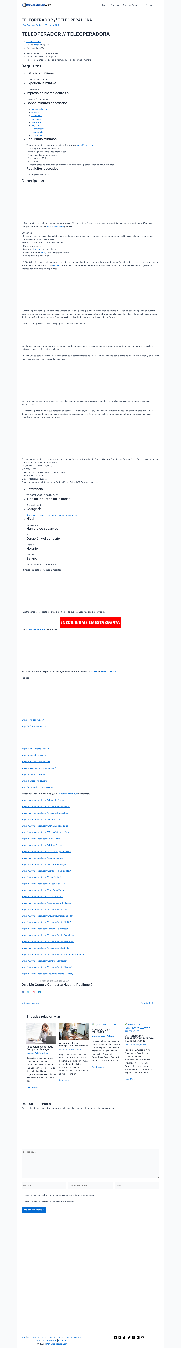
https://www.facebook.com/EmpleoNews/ (41, 838)
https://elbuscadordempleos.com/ (37, 787)
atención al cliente (85, 145)
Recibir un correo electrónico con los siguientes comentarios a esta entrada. (59, 1195)
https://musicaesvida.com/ (34, 774)
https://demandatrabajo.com (35, 755)
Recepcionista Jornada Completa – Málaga (39, 1048)
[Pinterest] (34, 992)
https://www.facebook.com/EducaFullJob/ (41, 877)
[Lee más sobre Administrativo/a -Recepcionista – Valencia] (74, 1031)
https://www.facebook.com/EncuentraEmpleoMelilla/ (46, 922)
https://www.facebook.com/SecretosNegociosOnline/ (46, 851)
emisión (35, 112)
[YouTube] (142, 1337)
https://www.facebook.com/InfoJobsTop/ (41, 819)
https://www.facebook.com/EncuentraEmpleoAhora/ (46, 806)
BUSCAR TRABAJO (37, 629)
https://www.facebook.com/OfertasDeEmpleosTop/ (45, 832)
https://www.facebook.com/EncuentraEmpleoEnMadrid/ (48, 941)
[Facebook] (23, 992)
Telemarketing (38, 128)
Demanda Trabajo (33, 1053)
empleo (56, 265)
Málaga (45, 1053)
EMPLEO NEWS (108, 671)
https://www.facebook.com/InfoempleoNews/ (43, 800)
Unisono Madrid (33, 41)
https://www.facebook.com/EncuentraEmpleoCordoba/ (47, 973)
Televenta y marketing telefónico (62, 515)
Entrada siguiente (149, 1003)
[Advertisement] (90, 203)
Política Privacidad (73, 1337)
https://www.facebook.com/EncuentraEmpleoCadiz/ (46, 948)
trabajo (36, 249)
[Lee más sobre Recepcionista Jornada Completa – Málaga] (41, 1033)
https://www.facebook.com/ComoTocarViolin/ (43, 890)
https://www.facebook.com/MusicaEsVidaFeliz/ (43, 883)
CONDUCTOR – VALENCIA (101, 1031)
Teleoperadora (38, 135)
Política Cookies (55, 1337)
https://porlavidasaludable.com (36, 761)
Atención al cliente (40, 109)
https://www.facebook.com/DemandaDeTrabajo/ (44, 961)
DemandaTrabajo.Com (56, 1344)
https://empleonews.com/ (33, 720)
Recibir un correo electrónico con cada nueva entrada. (49, 1201)
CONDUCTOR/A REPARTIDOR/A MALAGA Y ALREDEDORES (139, 1038)
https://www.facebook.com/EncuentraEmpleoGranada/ (47, 916)
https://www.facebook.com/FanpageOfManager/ (44, 864)
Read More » (32, 1087)
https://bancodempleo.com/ (35, 781)
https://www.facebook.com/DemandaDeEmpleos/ (45, 928)
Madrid (37, 45)
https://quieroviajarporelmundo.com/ (39, 768)
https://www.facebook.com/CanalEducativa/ (42, 858)
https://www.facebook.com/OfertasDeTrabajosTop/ (45, 826)
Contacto (62, 1340)
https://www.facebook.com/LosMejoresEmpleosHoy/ (46, 871)
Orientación (36, 115)
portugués (36, 119)
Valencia (77, 1049)
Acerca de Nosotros (36, 1337)
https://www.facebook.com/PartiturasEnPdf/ (42, 896)
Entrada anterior (30, 1003)
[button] (140, 5)
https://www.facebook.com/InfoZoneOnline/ (42, 845)
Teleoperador (37, 132)
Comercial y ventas (35, 515)
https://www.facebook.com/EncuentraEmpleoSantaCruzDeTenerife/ (53, 954)
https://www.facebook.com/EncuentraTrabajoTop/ (45, 813)
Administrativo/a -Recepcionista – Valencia (73, 1044)
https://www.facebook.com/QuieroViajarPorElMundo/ (46, 903)
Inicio (23, 1337)
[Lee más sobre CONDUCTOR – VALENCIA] (105, 1024)
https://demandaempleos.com (35, 748)
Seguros (35, 125)
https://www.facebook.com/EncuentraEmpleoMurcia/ (46, 909)
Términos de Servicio (47, 1340)
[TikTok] (124, 1337)
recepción (36, 122)
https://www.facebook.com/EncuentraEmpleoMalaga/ (47, 967)
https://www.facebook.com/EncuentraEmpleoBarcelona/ (48, 935)
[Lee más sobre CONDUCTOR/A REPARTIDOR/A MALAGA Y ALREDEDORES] (140, 1027)
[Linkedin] (39, 992)
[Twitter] (28, 992)
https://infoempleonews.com (35, 726)
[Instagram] (119, 1337)
